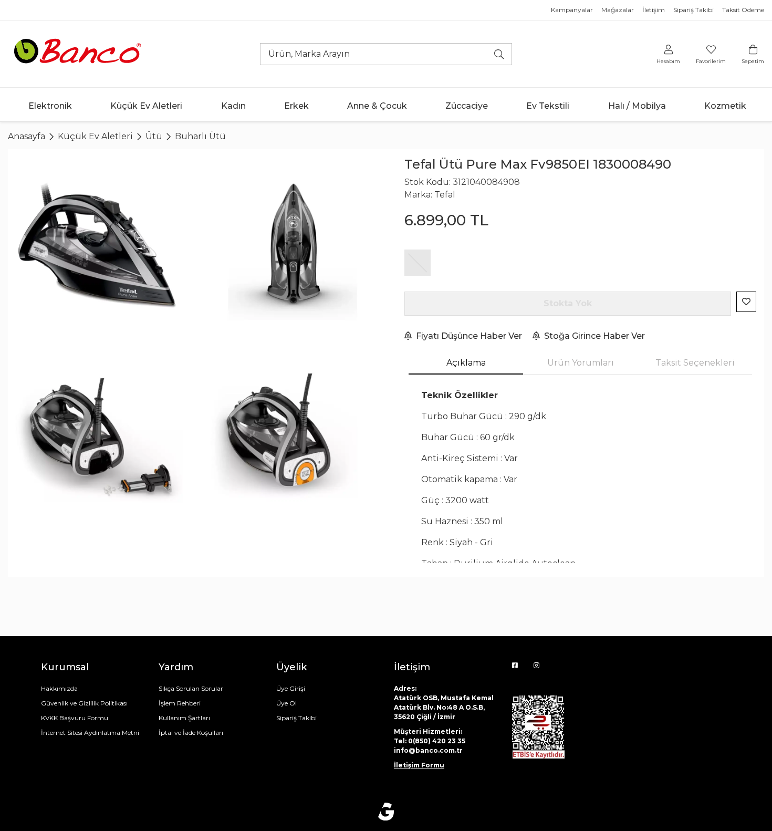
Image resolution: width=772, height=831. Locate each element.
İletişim (653, 10)
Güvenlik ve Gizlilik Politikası (84, 703)
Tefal (444, 195)
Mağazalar (617, 10)
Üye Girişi (290, 688)
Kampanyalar (572, 10)
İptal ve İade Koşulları (191, 732)
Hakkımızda (59, 688)
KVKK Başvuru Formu (74, 718)
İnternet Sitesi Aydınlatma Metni (90, 732)
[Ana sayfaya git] (79, 53)
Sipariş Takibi (693, 10)
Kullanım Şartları (184, 718)
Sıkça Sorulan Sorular (191, 688)
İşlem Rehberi (180, 703)
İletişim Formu (419, 765)
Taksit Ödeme (743, 10)
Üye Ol (286, 703)
